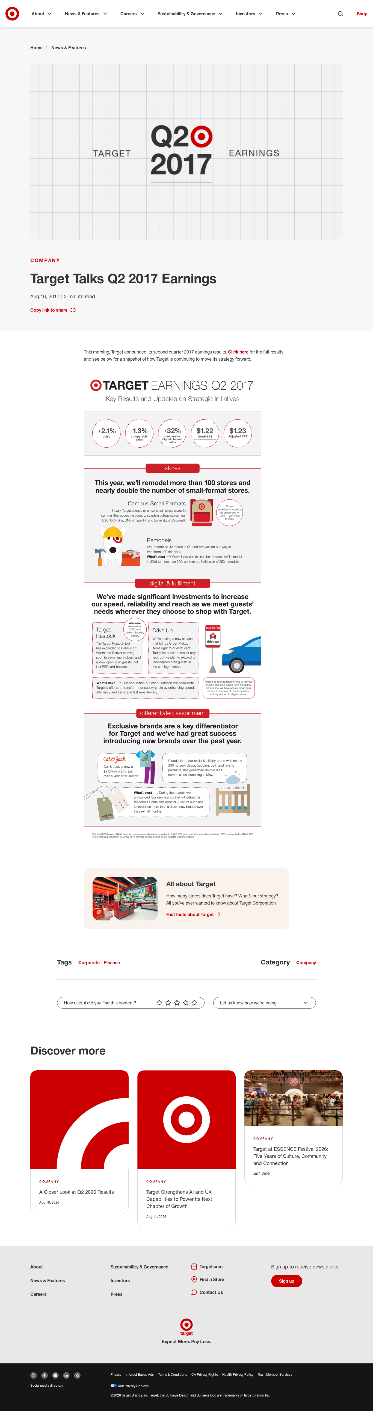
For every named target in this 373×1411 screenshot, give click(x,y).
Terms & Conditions (172, 1374)
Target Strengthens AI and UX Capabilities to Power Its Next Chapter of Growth (179, 1199)
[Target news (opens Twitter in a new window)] (33, 1375)
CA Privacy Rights (204, 1374)
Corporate (89, 962)
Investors (245, 13)
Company (45, 260)
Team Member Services (275, 1374)
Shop (362, 13)
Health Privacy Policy (237, 1374)
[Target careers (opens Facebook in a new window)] (44, 1375)
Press (282, 13)
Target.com (211, 1266)
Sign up (286, 1281)
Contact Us (211, 1292)
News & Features (82, 13)
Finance (112, 962)
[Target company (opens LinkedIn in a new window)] (66, 1375)
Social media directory (46, 1385)
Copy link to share (48, 310)
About (38, 13)
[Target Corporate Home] (12, 14)
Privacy (116, 1374)
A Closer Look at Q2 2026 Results (76, 1192)
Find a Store (212, 1279)
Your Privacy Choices (133, 1386)
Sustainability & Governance (186, 13)
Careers (128, 13)
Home (36, 47)
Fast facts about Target (190, 914)
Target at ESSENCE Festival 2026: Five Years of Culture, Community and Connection (290, 1156)
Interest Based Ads (140, 1374)
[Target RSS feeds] (77, 1375)
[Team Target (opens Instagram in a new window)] (55, 1375)
